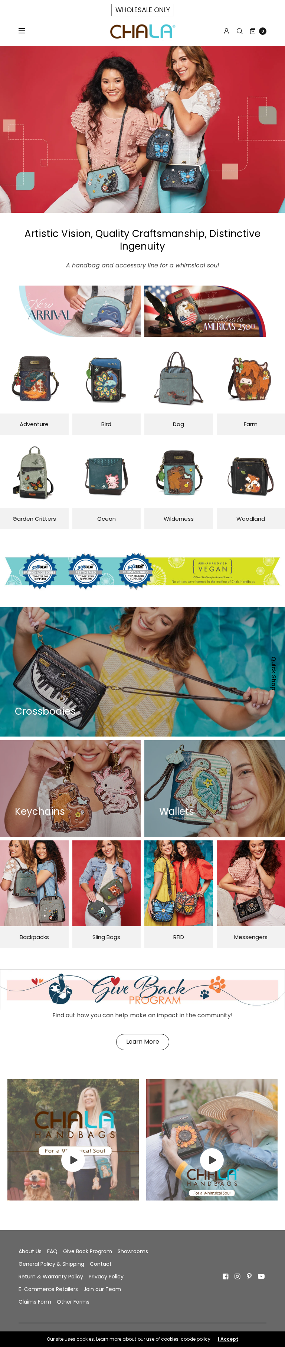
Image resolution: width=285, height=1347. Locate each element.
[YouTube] (261, 1276)
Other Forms (73, 1301)
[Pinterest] (249, 1276)
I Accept (228, 1339)
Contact (101, 1264)
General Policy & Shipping (51, 1264)
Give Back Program (87, 1251)
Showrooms (133, 1251)
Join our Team (102, 1289)
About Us (30, 1251)
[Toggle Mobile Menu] (27, 31)
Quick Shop (273, 673)
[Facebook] (225, 1276)
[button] (142, 1042)
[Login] (226, 31)
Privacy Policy (106, 1276)
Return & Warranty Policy (51, 1276)
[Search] (240, 31)
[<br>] (73, 1170)
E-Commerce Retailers (48, 1289)
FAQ (52, 1251)
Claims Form (35, 1301)
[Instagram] (237, 1276)
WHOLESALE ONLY (142, 9)
